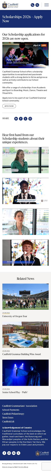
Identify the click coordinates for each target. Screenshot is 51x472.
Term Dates (7, 417)
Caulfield (8, 421)
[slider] (9, 170)
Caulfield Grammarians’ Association (19, 405)
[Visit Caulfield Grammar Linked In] (14, 453)
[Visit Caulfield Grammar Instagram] (9, 453)
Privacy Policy (7, 463)
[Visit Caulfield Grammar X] (18, 453)
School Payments (10, 409)
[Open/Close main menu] (46, 5)
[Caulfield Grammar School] (10, 5)
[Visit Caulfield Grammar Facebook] (4, 453)
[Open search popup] (37, 5)
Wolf (16, 467)
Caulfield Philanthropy (13, 413)
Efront (26, 467)
